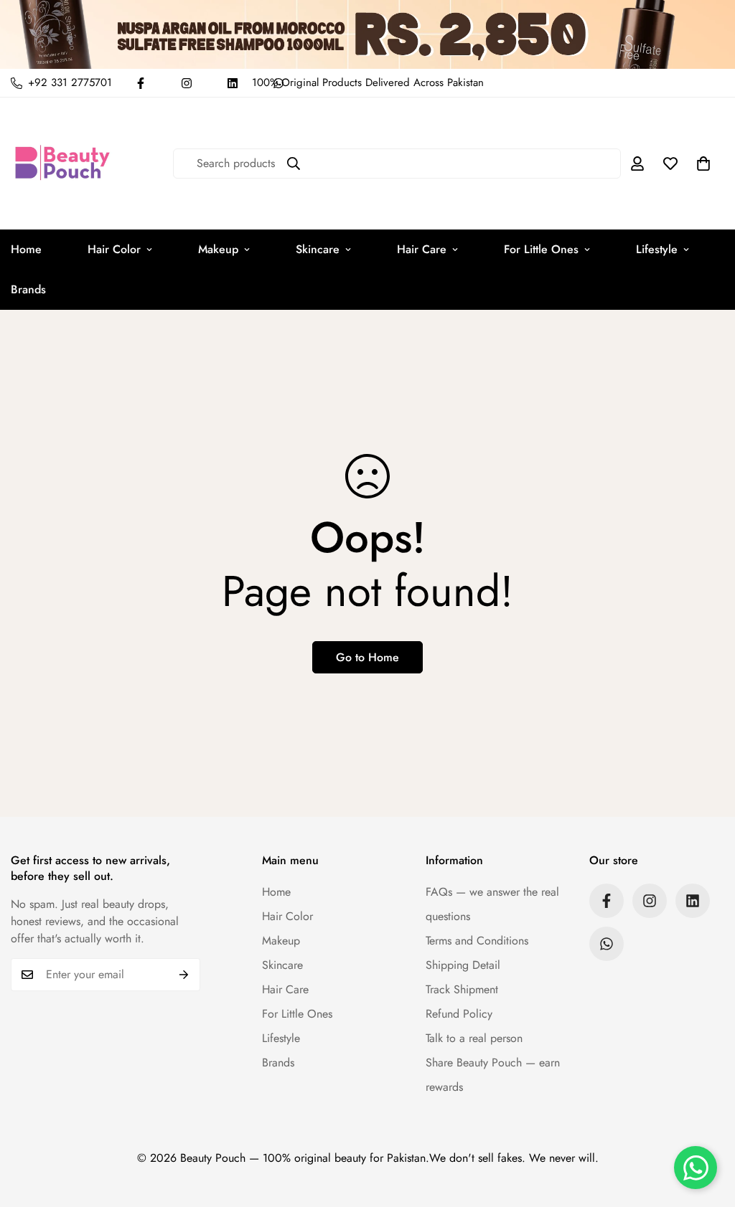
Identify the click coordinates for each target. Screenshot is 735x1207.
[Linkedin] (232, 83)
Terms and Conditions (477, 940)
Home (276, 892)
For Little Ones (541, 249)
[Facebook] (140, 83)
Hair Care (421, 249)
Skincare (318, 249)
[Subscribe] (184, 974)
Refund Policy (459, 1013)
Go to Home (367, 657)
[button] (703, 163)
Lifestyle (657, 249)
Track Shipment (462, 989)
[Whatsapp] (606, 944)
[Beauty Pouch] (63, 163)
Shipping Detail (463, 965)
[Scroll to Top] (707, 1128)
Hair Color (114, 249)
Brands (278, 1062)
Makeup (218, 249)
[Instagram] (186, 83)
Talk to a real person (474, 1038)
